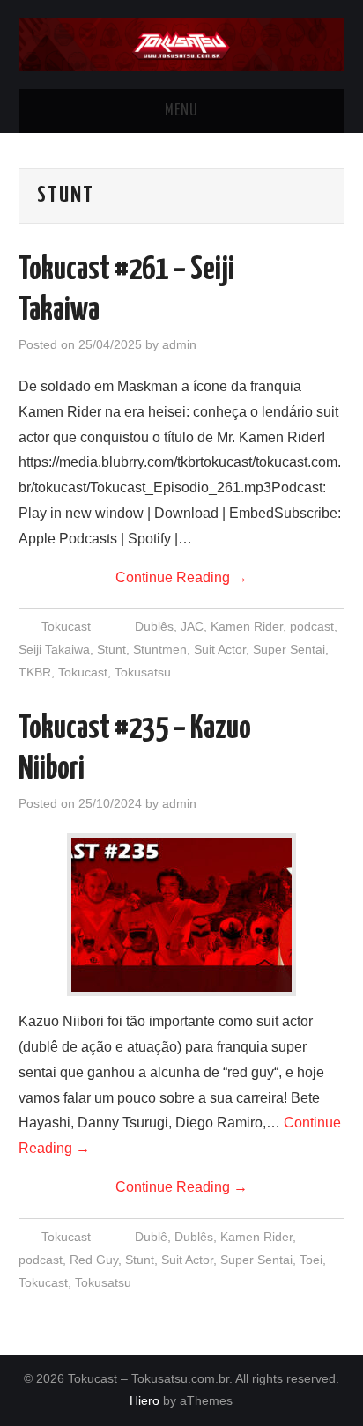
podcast (312, 626)
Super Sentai (289, 649)
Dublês (154, 626)
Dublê (151, 1237)
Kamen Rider (247, 626)
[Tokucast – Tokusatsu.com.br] (182, 43)
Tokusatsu (143, 672)
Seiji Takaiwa (54, 649)
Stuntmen (160, 649)
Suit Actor (220, 649)
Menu (181, 111)
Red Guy (94, 1259)
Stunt (111, 649)
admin (179, 344)
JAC (192, 626)
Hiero (144, 1400)
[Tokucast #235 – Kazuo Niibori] (181, 915)
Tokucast (66, 626)
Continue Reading (181, 577)
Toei (311, 1259)
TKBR (35, 672)
